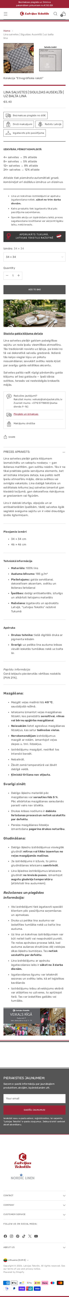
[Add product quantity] (18, 276)
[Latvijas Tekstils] (34, 14)
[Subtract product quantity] (7, 276)
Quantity (9, 268)
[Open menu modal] (5, 14)
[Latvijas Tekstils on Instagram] (12, 1236)
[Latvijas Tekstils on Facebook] (5, 1236)
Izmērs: (13, 248)
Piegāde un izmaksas (26, 414)
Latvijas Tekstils (31, 1266)
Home (6, 30)
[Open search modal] (55, 14)
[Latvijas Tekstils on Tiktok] (24, 1236)
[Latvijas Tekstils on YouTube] (36, 1236)
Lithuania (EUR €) (17, 1260)
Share (11, 437)
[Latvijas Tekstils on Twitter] (30, 1236)
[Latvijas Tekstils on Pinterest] (18, 1236)
